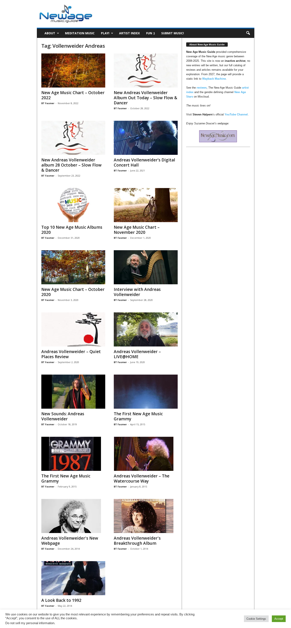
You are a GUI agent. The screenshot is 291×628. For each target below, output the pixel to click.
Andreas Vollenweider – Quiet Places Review (71, 354)
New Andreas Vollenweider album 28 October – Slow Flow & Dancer (71, 165)
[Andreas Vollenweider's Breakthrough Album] (146, 516)
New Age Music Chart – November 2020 (137, 229)
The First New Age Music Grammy (138, 416)
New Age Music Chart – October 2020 (73, 292)
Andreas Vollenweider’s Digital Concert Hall (144, 162)
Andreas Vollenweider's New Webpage (69, 540)
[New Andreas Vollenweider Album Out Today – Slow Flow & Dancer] (146, 70)
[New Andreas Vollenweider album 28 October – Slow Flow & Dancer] (73, 138)
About (50, 33)
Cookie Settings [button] (256, 618)
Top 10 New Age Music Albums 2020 (71, 229)
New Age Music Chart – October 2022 (73, 95)
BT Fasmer (47, 103)
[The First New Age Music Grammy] (146, 392)
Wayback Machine (214, 78)
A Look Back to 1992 (61, 600)
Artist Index (129, 33)
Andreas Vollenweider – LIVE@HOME (137, 354)
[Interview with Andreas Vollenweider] (146, 267)
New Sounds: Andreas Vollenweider (62, 416)
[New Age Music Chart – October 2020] (73, 267)
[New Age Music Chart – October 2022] (73, 70)
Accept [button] (278, 618)
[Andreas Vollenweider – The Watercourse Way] (146, 454)
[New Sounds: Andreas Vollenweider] (73, 392)
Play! (105, 33)
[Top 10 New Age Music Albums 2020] (73, 205)
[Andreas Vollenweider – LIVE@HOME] (146, 329)
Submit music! (172, 33)
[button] (248, 33)
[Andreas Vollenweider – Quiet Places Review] (73, 329)
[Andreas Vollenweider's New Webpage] (73, 516)
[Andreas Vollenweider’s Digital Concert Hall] (146, 138)
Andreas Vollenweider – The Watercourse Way (141, 478)
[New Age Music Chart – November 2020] (146, 205)
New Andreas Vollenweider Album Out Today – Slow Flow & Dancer (145, 98)
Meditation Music (80, 33)
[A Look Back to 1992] (73, 578)
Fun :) (150, 33)
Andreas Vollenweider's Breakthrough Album (137, 540)
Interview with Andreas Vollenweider (137, 292)
